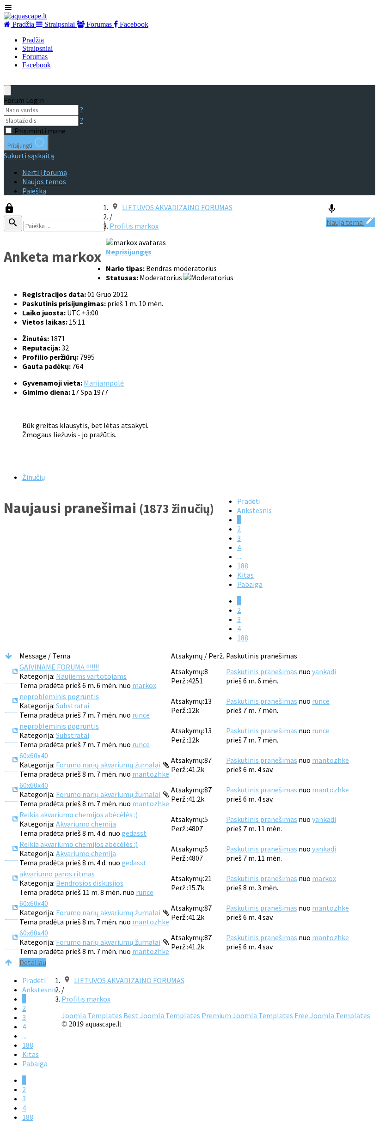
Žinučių (33, 477)
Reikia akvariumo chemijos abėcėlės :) (78, 814)
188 (242, 565)
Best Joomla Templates (161, 1015)
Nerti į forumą (44, 172)
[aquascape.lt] (25, 16)
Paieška (34, 190)
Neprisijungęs (129, 251)
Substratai (72, 705)
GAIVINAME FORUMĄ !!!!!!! (59, 666)
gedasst (134, 833)
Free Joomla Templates (332, 1015)
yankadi (324, 671)
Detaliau (32, 962)
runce (141, 714)
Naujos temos (44, 181)
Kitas (245, 575)
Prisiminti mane (40, 130)
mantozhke (150, 774)
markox (144, 685)
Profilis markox (134, 225)
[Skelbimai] (331, 211)
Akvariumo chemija (86, 823)
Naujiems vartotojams (91, 676)
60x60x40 (33, 755)
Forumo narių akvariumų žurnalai (108, 764)
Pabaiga (250, 584)
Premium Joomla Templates (247, 1015)
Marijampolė (104, 382)
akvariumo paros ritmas (57, 873)
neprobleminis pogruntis (59, 696)
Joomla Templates (91, 1015)
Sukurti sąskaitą (29, 155)
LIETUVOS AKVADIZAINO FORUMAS (177, 207)
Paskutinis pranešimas (261, 671)
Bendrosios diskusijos (89, 883)
